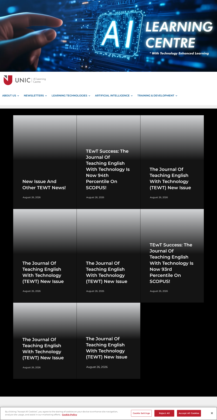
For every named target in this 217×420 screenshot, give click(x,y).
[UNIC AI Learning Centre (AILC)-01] (24, 72)
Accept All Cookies (189, 413)
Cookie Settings (141, 413)
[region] (108, 413)
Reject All (164, 413)
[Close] (211, 413)
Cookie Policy (69, 414)
